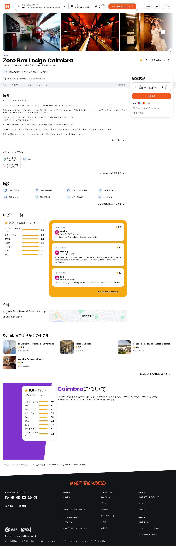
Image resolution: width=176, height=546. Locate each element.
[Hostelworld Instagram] (18, 497)
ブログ (103, 503)
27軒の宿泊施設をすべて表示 (35, 72)
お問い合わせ (68, 522)
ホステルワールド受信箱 (148, 534)
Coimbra (7, 65)
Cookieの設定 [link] (100, 541)
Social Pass (105, 497)
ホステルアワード (107, 516)
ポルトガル (16, 65)
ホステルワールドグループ (149, 497)
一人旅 (103, 522)
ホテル (6, 56)
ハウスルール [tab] (17, 85)
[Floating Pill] (163, 32)
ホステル (66, 497)
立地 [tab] (29, 85)
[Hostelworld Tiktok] (35, 497)
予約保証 (104, 509)
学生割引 (104, 528)
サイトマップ (86, 541)
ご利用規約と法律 (27, 541)
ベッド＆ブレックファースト (74, 509)
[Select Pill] (163, 6)
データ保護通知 (11, 541)
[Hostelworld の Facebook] (7, 497)
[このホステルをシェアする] (170, 50)
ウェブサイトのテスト (69, 541)
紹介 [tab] (4, 85)
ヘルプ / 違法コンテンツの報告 (75, 528)
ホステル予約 (144, 522)
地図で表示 (28, 65)
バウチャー (52, 541)
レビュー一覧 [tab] (42, 85)
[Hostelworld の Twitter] (12, 497)
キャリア (142, 509)
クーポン (41, 541)
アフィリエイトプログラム (149, 528)
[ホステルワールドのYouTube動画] (24, 497)
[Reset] (65, 6)
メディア (142, 503)
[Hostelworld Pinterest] (30, 497)
